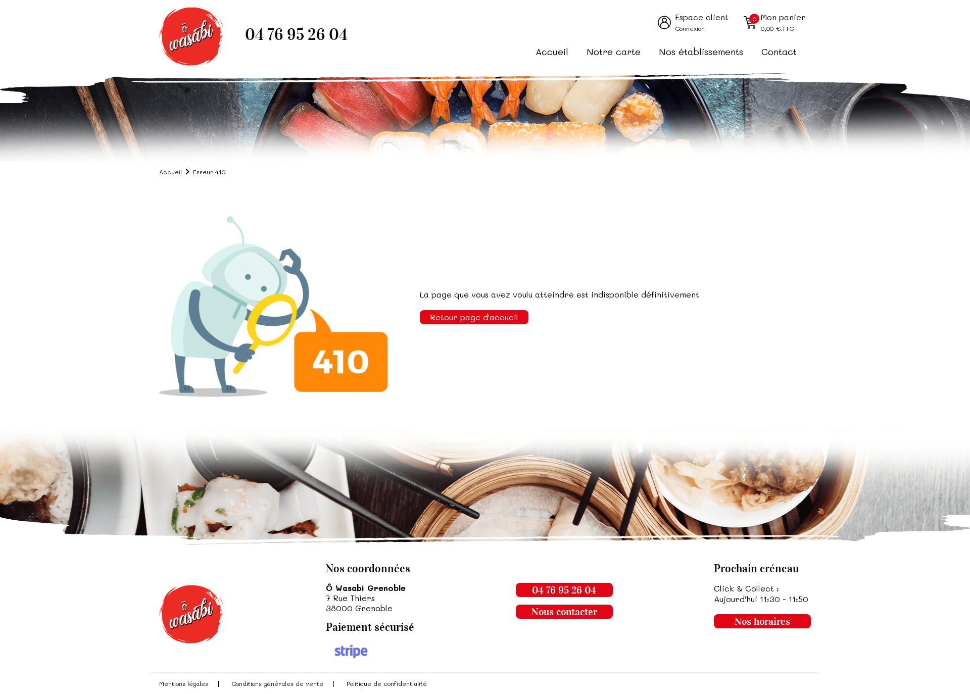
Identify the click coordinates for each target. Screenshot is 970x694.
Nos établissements (701, 51)
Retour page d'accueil (474, 317)
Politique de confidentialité (387, 683)
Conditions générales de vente (277, 683)
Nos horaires (762, 621)
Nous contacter (564, 612)
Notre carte (614, 51)
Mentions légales (183, 683)
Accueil (552, 51)
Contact (779, 51)
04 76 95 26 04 (296, 34)
